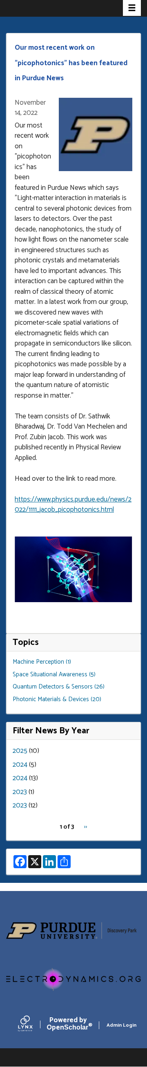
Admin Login (121, 1025)
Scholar (68, 1025)
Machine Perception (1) (42, 662)
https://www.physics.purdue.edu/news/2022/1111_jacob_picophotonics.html (73, 505)
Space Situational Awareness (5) (54, 674)
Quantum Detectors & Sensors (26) (59, 687)
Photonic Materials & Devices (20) (57, 699)
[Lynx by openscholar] (32, 1025)
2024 (20, 764)
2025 (20, 751)
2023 (20, 792)
